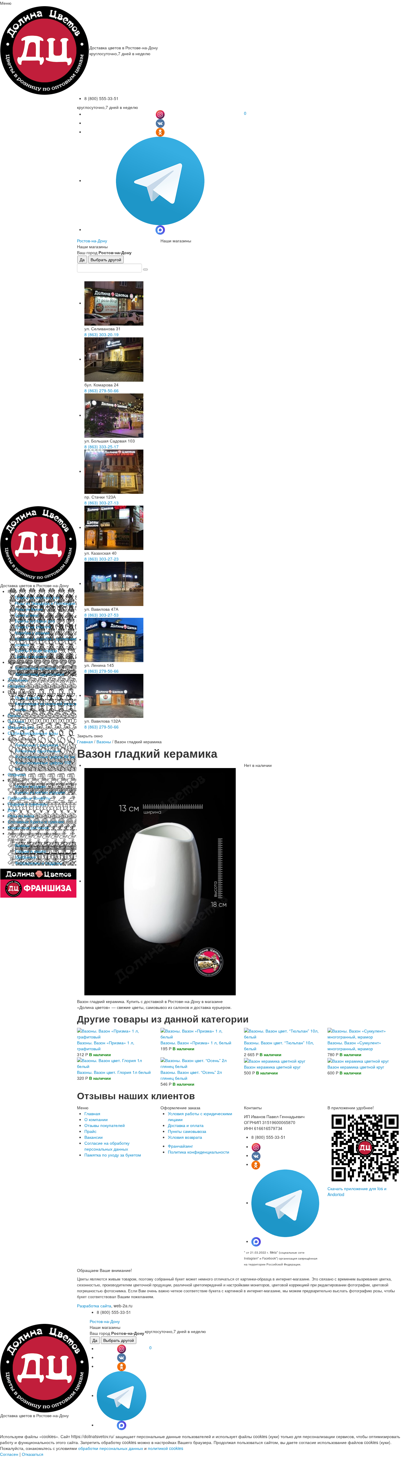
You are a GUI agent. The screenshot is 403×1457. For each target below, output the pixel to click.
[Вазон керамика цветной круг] (274, 1060)
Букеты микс (27, 615)
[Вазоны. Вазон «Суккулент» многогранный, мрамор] (365, 1033)
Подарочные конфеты (29, 798)
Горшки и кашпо (30, 851)
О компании (96, 1119)
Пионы (14, 715)
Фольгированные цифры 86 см (45, 756)
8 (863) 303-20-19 (101, 334)
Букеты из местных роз (37, 597)
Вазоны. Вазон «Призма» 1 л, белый (195, 1043)
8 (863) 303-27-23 (101, 559)
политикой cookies (165, 1448)
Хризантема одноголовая (39, 674)
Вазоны (22, 845)
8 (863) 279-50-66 (101, 390)
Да (82, 259)
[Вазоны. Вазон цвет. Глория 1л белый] (114, 1062)
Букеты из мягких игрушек (40, 792)
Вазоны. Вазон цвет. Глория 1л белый (114, 1072)
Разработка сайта (94, 1306)
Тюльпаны (18, 680)
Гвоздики (16, 686)
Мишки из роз (21, 727)
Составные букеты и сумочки (36, 821)
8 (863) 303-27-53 (101, 615)
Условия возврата (185, 1137)
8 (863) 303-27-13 (101, 503)
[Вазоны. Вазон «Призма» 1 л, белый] (198, 1033)
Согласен (9, 1454)
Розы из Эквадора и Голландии (45, 603)
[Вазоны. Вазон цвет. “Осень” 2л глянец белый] (198, 1062)
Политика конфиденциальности (198, 1152)
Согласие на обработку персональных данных (107, 1146)
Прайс (90, 1131)
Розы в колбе (27, 697)
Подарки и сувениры (27, 804)
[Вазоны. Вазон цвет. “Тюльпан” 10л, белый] (281, 1033)
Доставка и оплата (186, 1125)
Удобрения (25, 857)
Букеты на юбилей (33, 627)
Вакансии (93, 1137)
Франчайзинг (180, 1146)
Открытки (17, 774)
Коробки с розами (32, 633)
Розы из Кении (29, 609)
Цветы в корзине (31, 656)
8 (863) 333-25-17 (101, 447)
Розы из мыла (21, 816)
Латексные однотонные (37, 751)
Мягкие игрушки (30, 786)
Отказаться (32, 1454)
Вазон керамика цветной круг (272, 1067)
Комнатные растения (28, 827)
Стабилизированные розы (33, 733)
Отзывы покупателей (104, 1125)
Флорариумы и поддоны (38, 863)
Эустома (16, 721)
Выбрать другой (106, 259)
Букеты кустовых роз (35, 621)
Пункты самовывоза (187, 1131)
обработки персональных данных (110, 1448)
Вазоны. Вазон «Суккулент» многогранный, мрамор (354, 1045)
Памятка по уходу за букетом (112, 1155)
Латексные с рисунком (36, 745)
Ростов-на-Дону (92, 241)
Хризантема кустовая (35, 668)
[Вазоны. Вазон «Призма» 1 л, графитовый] (114, 1033)
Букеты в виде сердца (36, 650)
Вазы (12, 810)
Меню (6, 3)
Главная (85, 741)
